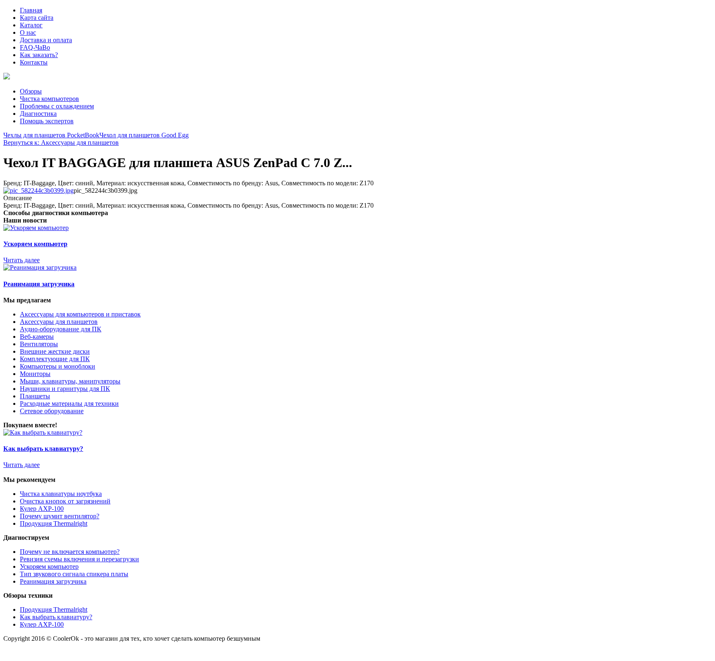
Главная (31, 10)
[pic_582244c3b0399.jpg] (38, 190)
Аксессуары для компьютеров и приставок (80, 314)
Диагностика (38, 113)
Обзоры (31, 91)
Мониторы (35, 373)
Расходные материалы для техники (69, 403)
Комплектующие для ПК (55, 358)
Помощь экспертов (47, 121)
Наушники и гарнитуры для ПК (65, 388)
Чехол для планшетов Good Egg (144, 135)
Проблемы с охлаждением (57, 106)
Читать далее (21, 259)
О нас (28, 32)
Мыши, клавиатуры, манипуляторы (70, 381)
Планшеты (35, 396)
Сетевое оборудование (52, 410)
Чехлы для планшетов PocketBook (51, 135)
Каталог (31, 25)
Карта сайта (36, 17)
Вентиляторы (39, 343)
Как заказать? (39, 54)
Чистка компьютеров (49, 98)
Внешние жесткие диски (55, 351)
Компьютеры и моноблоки (57, 366)
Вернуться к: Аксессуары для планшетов (61, 142)
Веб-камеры (37, 336)
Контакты (34, 62)
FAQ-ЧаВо (35, 47)
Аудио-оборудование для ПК (60, 329)
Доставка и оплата (46, 39)
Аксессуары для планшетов (59, 321)
